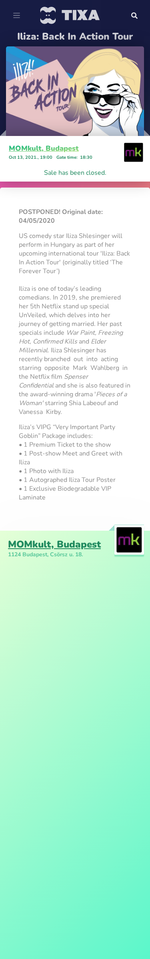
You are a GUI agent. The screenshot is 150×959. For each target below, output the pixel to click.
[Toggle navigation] (16, 15)
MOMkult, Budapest (44, 148)
